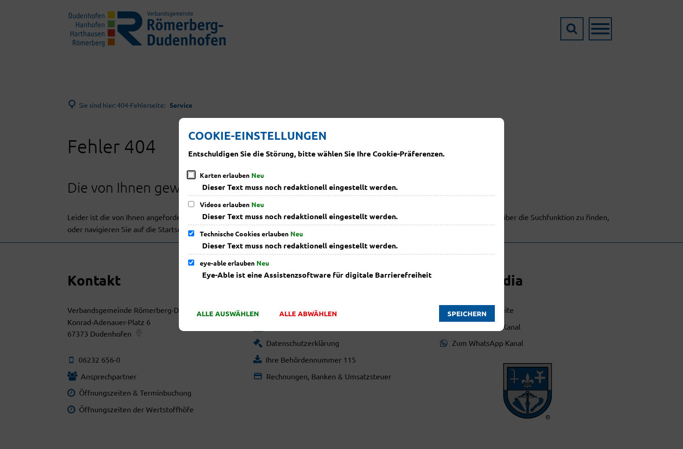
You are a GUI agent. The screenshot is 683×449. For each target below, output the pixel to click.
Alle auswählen (228, 313)
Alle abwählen (308, 313)
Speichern (466, 313)
